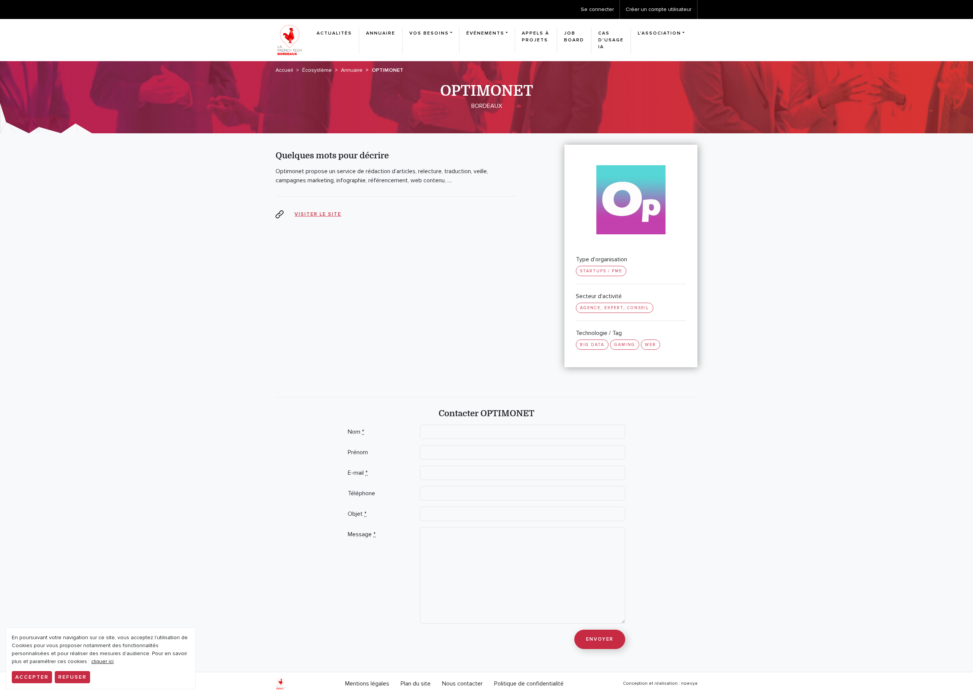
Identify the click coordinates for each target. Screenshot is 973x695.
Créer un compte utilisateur (658, 9)
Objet (357, 514)
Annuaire (380, 33)
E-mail (358, 473)
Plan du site (416, 683)
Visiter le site (318, 214)
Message (362, 534)
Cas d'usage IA (611, 40)
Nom (356, 432)
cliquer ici (102, 661)
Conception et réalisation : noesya (660, 683)
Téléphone (361, 493)
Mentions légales (367, 683)
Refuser (72, 677)
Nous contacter (462, 683)
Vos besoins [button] (429, 33)
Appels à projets (535, 36)
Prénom (358, 452)
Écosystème (317, 70)
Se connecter (597, 9)
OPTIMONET (387, 70)
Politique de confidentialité (529, 683)
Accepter (32, 677)
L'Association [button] (659, 33)
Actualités (334, 33)
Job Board (574, 36)
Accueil (284, 70)
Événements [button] (485, 33)
